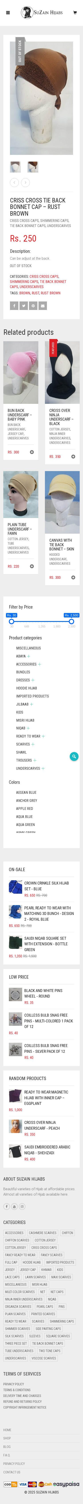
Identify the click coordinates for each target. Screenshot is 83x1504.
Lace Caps (12, 1277)
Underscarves (59, 226)
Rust (35, 293)
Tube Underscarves (19, 1351)
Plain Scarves (15, 1314)
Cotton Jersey (59, 429)
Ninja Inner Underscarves (23, 1299)
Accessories (26, 664)
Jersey (10, 1270)
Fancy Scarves (51, 1255)
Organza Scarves (18, 1306)
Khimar (46, 1270)
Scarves (23, 744)
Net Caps (57, 1292)
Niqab (20, 728)
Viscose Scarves (44, 1358)
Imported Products (32, 696)
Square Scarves (58, 1336)
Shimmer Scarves (17, 1329)
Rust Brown (50, 293)
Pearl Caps (45, 1306)
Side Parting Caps (48, 1329)
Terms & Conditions (17, 1390)
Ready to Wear (28, 736)
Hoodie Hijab (26, 688)
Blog (7, 1447)
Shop (7, 1438)
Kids (19, 712)
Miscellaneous (28, 648)
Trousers (24, 760)
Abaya (21, 656)
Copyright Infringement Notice (24, 1407)
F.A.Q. (6, 1455)
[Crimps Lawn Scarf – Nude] (25, 182)
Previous (12, 92)
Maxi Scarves (61, 1277)
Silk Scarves (14, 1336)
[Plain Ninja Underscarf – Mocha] (14, 182)
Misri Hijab (25, 720)
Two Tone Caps (49, 1351)
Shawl (21, 752)
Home (7, 1430)
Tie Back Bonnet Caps (28, 226)
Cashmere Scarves (42, 1233)
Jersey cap (16, 434)
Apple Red (24, 809)
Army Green (25, 833)
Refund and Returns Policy (22, 1401)
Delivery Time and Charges (22, 1396)
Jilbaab (22, 704)
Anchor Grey (26, 800)
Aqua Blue (24, 817)
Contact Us (11, 1472)
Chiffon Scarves (17, 1240)
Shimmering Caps (54, 221)
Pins (62, 1306)
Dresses (23, 680)
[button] (32, 452)
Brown (24, 293)
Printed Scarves (43, 1314)
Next (70, 92)
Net (42, 1292)
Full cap (11, 1262)
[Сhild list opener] (28, 656)
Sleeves (35, 1336)
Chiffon (67, 1233)
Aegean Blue (26, 792)
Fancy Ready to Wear (20, 1255)
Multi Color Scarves (20, 1292)
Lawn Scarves (35, 1277)
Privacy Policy (13, 1384)
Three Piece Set (16, 1343)
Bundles (23, 672)
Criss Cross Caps (24, 221)
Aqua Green (25, 825)
